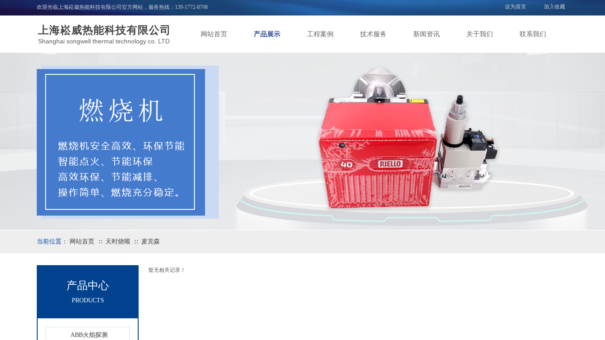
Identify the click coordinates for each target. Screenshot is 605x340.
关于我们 (479, 34)
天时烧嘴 (117, 241)
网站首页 (214, 34)
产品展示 (267, 34)
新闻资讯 (426, 34)
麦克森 (150, 241)
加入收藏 (554, 7)
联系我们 (533, 34)
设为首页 (515, 7)
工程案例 (320, 34)
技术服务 (373, 34)
